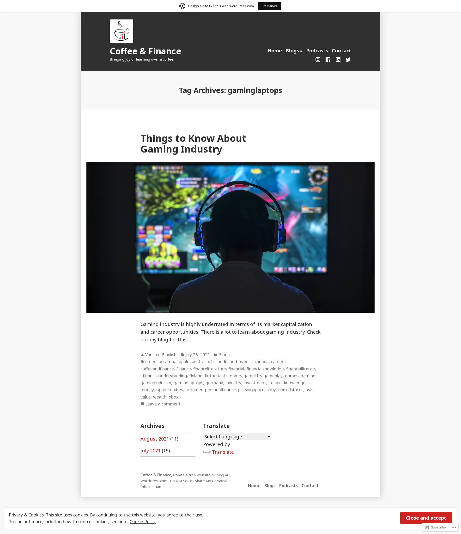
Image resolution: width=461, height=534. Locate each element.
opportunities (169, 390)
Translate (223, 452)
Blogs (292, 50)
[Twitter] (347, 59)
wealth (160, 397)
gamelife (252, 376)
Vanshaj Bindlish (160, 354)
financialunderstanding (165, 376)
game (235, 376)
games (291, 376)
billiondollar (222, 361)
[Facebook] (328, 59)
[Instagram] (319, 59)
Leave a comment (163, 404)
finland (195, 376)
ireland (275, 383)
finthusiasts (216, 376)
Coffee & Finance (145, 51)
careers (278, 361)
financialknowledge (265, 369)
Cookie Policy (143, 521)
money (147, 390)
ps (240, 390)
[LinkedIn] (338, 59)
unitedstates (290, 390)
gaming (308, 376)
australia (200, 361)
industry (233, 383)
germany (214, 383)
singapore (254, 390)
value (145, 397)
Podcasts (317, 50)
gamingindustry (155, 383)
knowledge (294, 383)
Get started (269, 6)
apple (184, 361)
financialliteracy (301, 369)
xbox (173, 397)
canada (262, 361)
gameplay (273, 376)
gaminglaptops (188, 383)
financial (236, 369)
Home (274, 50)
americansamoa (160, 361)
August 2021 (154, 439)
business (244, 361)
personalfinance (220, 390)
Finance (183, 369)
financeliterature (209, 369)
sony (271, 390)
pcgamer (194, 390)
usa (309, 390)
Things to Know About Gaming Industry (193, 143)
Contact (341, 50)
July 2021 (150, 450)
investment (255, 383)
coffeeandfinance (157, 369)
